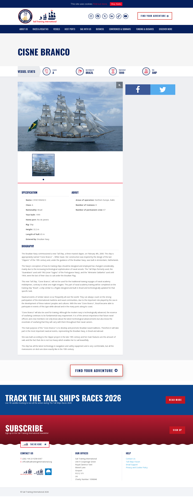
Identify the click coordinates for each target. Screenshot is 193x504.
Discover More (165, 29)
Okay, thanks (116, 4)
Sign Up (177, 430)
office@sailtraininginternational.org (37, 461)
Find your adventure (94, 370)
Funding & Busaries (145, 29)
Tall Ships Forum (133, 461)
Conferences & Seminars (120, 29)
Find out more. (100, 3)
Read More (175, 399)
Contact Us (130, 458)
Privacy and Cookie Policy (137, 467)
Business (100, 29)
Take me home (36, 444)
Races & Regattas (40, 29)
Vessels (56, 29)
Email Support (132, 464)
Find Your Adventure (153, 15)
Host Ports (70, 29)
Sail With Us (85, 29)
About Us (23, 29)
